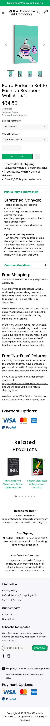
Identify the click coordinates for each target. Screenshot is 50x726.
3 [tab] (22, 496)
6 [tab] (31, 496)
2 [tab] (19, 496)
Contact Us (8, 619)
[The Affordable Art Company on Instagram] (8, 656)
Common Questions (17, 265)
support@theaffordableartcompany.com (25, 519)
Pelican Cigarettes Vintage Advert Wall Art (37, 484)
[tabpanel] (13, 472)
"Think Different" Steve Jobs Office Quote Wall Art (13, 484)
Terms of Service (11, 600)
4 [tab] (25, 496)
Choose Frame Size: (11, 121)
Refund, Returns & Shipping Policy (20, 595)
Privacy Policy (9, 590)
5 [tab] (28, 496)
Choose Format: (10, 133)
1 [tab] (16, 496)
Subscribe (39, 647)
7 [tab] (34, 496)
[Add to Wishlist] (37, 156)
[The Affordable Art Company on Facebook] (3, 656)
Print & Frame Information (21, 192)
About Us (7, 614)
